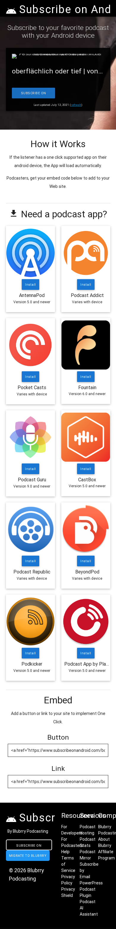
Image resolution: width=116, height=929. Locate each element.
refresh (76, 105)
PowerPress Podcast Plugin (91, 889)
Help (65, 851)
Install (30, 284)
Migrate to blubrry (27, 855)
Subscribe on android (28, 846)
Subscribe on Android (33, 94)
